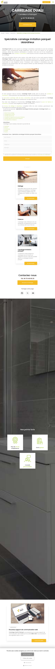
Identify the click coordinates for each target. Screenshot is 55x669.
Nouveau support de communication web (23, 630)
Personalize (28, 662)
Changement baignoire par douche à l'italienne (14, 117)
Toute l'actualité (38, 640)
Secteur (7, 33)
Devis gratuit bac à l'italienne (10, 119)
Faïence (20, 219)
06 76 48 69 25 (28, 18)
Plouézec (6, 130)
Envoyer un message (27, 282)
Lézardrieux (13, 33)
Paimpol (6, 127)
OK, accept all (28, 654)
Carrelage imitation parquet (24, 250)
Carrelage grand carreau (9, 114)
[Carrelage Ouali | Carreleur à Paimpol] (4, 2)
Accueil (2, 33)
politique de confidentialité (44, 154)
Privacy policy (28, 665)
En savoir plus (30, 198)
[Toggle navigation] (53, 2)
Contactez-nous (27, 24)
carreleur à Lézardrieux (20, 53)
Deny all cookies (28, 658)
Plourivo (6, 131)
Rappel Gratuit (46, 2)
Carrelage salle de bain (9, 115)
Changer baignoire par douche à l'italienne (13, 118)
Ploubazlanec (7, 129)
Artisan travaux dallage (9, 113)
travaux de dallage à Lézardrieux (13, 106)
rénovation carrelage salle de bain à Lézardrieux (17, 98)
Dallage (20, 186)
